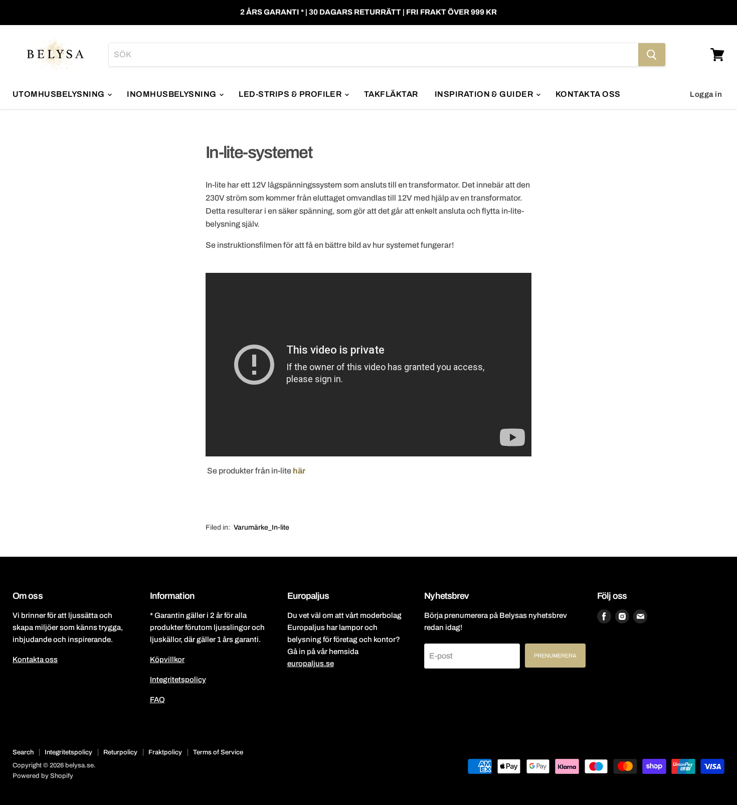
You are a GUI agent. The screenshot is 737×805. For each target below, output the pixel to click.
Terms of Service (218, 752)
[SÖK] (651, 54)
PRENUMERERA (555, 656)
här (299, 470)
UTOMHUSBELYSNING (59, 94)
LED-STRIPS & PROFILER (291, 94)
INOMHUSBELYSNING (172, 94)
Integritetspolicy (178, 680)
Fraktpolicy (165, 752)
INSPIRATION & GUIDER (485, 94)
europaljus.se (310, 664)
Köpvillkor (167, 660)
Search (23, 752)
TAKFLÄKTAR (391, 94)
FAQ (157, 700)
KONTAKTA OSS (588, 94)
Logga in (706, 94)
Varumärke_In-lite (261, 527)
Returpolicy (120, 752)
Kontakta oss (35, 660)
